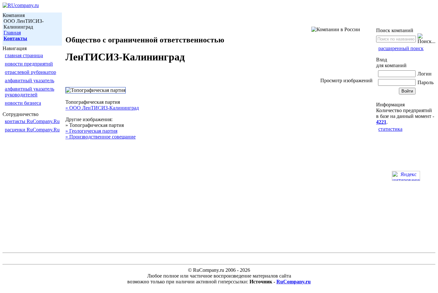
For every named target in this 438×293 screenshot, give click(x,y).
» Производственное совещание (100, 136)
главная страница (24, 55)
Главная (12, 32)
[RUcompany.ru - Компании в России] (21, 5)
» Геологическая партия (91, 131)
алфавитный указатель (29, 80)
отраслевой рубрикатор (30, 72)
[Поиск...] (426, 38)
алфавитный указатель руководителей (29, 91)
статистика (390, 129)
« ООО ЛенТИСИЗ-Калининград (102, 108)
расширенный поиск (401, 48)
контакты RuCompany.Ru (32, 121)
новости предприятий (29, 64)
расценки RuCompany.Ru (32, 129)
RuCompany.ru (293, 281)
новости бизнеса (23, 103)
